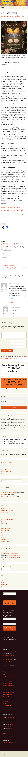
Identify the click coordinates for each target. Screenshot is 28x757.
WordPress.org (4, 586)
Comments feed (4, 584)
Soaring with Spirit (5, 539)
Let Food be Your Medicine (7, 526)
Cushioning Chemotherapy (7, 519)
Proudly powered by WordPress (8, 754)
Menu (2, 7)
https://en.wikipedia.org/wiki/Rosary (11, 207)
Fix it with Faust (4, 473)
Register (3, 577)
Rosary (22, 16)
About (2, 508)
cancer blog (14, 16)
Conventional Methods (6, 517)
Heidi (2, 551)
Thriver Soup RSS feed (9, 462)
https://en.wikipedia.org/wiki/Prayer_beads (13, 214)
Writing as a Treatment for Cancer (8, 467)
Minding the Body (5, 532)
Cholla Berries (4, 469)
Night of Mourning (5, 535)
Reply (11, 302)
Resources (3, 537)
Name (3, 341)
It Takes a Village (4, 523)
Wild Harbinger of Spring (9, 265)
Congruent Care (4, 512)
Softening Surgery (5, 541)
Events (2, 521)
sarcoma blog (4, 18)
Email (3, 344)
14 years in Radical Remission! (7, 464)
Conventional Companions (7, 515)
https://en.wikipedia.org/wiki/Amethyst (12, 210)
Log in (2, 580)
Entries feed (4, 582)
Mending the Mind (5, 530)
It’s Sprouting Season (6, 471)
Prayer (18, 16)
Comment (4, 331)
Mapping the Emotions (6, 528)
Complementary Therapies (16, 15)
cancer (9, 16)
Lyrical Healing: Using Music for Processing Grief (15, 269)
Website (3, 347)
